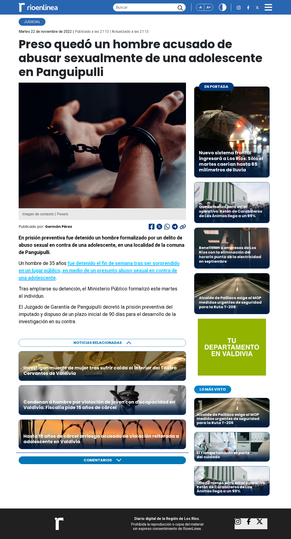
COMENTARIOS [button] (98, 460)
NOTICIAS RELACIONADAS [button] (97, 342)
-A (200, 7)
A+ (209, 7)
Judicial (32, 21)
